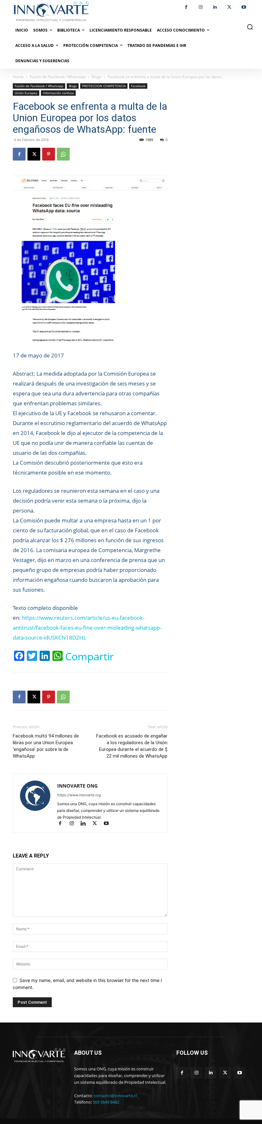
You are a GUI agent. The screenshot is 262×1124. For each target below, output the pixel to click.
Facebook (138, 86)
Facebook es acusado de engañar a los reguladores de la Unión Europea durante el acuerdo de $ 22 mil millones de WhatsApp (131, 746)
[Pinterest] (48, 154)
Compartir (89, 656)
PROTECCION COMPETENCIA (104, 86)
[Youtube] (243, 7)
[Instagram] (200, 7)
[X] (229, 7)
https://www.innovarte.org (79, 795)
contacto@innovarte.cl (115, 1095)
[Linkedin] (214, 7)
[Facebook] (186, 7)
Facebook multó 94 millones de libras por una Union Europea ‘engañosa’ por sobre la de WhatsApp (46, 746)
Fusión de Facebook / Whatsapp (58, 76)
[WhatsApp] (63, 154)
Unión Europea (26, 93)
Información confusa (58, 93)
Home (18, 76)
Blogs (97, 76)
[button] (250, 27)
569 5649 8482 (106, 1102)
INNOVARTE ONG (77, 786)
